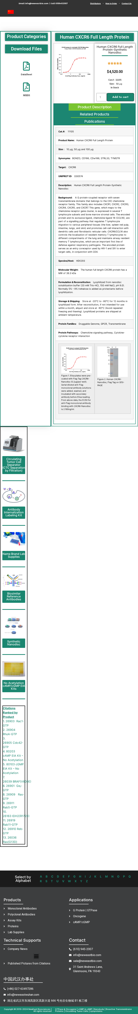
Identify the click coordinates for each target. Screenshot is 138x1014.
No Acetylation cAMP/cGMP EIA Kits (14, 685)
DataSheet (26, 74)
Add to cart (120, 97)
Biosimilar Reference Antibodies (13, 596)
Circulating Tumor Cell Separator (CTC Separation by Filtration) (13, 464)
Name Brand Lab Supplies (14, 555)
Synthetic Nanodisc (13, 643)
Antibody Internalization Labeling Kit (14, 512)
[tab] (95, 107)
